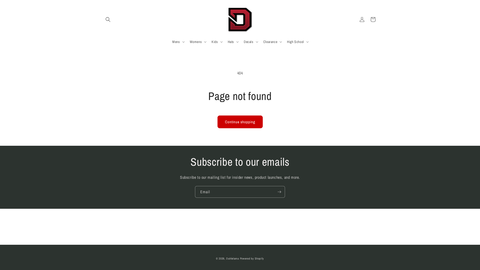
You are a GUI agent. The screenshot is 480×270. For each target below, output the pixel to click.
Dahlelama (232, 258)
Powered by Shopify (252, 258)
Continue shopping (240, 121)
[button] (108, 19)
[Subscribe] (279, 192)
